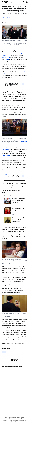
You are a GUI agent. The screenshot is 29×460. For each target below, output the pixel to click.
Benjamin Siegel (6, 17)
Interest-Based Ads (20, 417)
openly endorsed (6, 155)
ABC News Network (5, 415)
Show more (23, 141)
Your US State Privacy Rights (21, 415)
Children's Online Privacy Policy (10, 417)
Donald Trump (6, 57)
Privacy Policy (12, 415)
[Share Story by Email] (8, 22)
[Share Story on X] (5, 22)
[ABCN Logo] (8, 2)
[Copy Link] (11, 22)
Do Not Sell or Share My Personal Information (12, 420)
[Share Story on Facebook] (2, 22)
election (7, 59)
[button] (2, 2)
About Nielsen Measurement (11, 418)
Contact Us (23, 420)
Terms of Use (20, 418)
